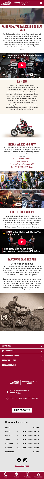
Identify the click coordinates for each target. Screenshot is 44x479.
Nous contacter (22, 410)
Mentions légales (22, 466)
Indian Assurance (9, 365)
